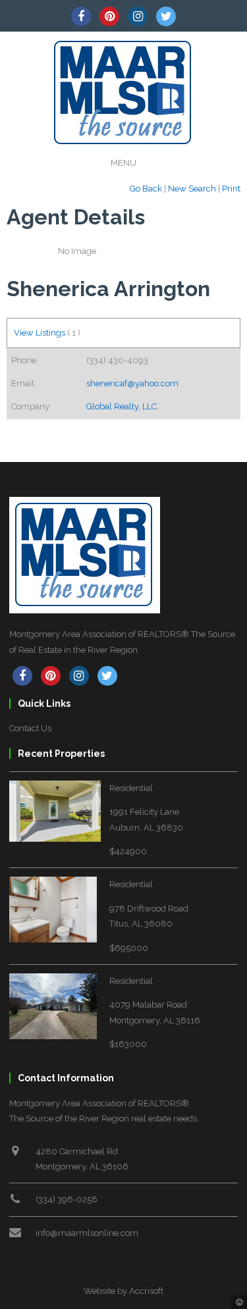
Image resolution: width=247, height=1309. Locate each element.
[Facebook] (81, 16)
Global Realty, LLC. (122, 406)
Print (231, 188)
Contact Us (30, 728)
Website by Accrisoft (123, 1291)
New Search (192, 188)
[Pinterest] (109, 16)
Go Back (146, 188)
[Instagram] (138, 16)
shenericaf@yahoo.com (132, 383)
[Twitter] (166, 16)
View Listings (39, 333)
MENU (123, 163)
